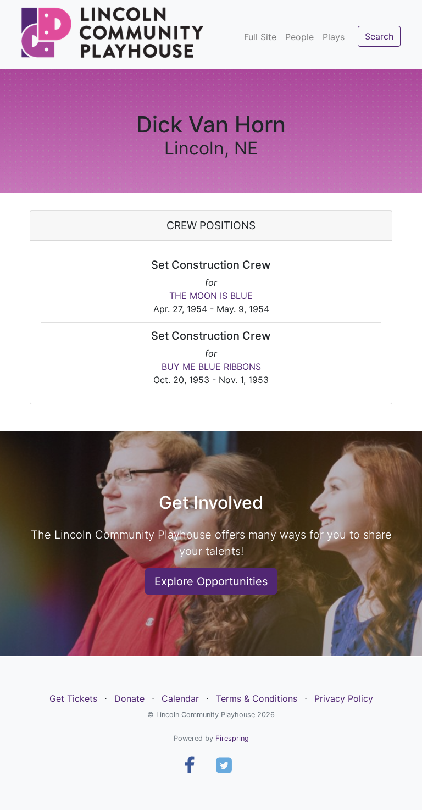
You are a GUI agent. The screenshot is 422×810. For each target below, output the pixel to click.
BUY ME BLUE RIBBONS (211, 366)
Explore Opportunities (211, 581)
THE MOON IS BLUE (211, 295)
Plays (334, 36)
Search (379, 36)
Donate (129, 698)
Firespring (232, 738)
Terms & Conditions (256, 698)
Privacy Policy (343, 698)
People (299, 36)
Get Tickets (73, 698)
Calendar (180, 698)
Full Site (260, 36)
